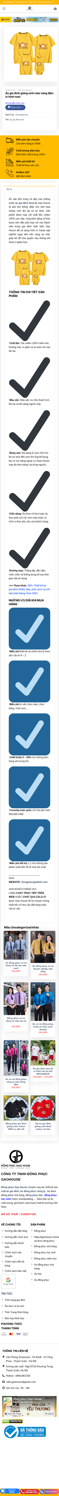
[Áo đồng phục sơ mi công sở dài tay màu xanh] (16, 945)
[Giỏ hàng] (55, 8)
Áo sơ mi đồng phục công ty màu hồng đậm (16, 1082)
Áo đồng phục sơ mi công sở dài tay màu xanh (16, 965)
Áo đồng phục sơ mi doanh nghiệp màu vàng (43, 969)
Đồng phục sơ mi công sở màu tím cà (16, 1019)
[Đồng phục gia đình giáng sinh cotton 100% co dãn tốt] (16, 1108)
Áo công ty (22, 2)
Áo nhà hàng (45, 2)
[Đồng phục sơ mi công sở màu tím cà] (16, 998)
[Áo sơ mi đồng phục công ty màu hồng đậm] (16, 1058)
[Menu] (4, 8)
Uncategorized (25, 90)
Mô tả (9, 189)
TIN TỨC (6, 1293)
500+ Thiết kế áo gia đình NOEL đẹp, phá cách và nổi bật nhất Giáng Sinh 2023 (29, 589)
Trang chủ (10, 90)
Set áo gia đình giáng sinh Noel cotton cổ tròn (43, 1126)
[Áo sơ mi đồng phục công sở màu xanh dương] (43, 1001)
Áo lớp (33, 2)
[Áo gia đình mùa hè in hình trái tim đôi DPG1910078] (43, 1052)
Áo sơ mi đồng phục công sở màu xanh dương (43, 1026)
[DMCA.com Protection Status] (12, 1421)
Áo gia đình (8, 2)
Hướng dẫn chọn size (14, 103)
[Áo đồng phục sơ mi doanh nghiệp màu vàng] (43, 947)
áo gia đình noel (17, 119)
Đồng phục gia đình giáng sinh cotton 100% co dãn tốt (16, 1126)
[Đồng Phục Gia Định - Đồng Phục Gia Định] (29, 8)
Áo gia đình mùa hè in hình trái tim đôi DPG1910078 (43, 1071)
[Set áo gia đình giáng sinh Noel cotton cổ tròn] (43, 1108)
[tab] (29, 189)
